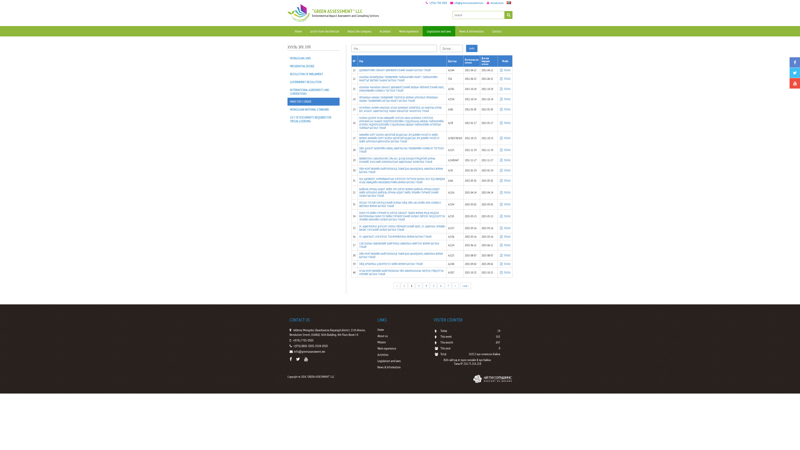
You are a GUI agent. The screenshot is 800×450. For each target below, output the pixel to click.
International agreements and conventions (309, 92)
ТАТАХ (506, 70)
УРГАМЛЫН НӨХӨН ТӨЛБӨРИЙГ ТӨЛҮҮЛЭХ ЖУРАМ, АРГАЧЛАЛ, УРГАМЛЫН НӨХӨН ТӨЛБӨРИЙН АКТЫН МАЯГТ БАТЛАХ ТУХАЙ (398, 99)
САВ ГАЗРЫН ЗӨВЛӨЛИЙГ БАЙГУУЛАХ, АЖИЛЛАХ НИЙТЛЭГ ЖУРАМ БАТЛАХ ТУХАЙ (399, 245)
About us (383, 336)
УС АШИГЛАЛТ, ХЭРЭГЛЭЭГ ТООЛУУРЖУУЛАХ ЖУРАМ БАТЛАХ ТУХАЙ (395, 237)
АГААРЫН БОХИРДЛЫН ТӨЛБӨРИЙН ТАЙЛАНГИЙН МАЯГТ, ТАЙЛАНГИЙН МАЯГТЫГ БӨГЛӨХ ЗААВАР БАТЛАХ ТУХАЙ (398, 78)
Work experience (409, 31)
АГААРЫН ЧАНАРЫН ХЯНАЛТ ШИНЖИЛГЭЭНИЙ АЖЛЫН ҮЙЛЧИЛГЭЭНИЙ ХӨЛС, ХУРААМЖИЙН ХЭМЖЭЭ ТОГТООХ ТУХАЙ (401, 88)
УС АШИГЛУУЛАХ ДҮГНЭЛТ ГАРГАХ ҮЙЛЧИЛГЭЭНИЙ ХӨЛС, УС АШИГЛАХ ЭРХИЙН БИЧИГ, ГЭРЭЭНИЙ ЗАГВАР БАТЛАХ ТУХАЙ (402, 228)
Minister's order (300, 102)
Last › (465, 286)
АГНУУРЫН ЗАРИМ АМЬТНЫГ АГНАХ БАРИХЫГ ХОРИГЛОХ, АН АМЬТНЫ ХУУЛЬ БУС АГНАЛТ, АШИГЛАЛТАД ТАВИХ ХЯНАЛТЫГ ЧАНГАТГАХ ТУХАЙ (400, 109)
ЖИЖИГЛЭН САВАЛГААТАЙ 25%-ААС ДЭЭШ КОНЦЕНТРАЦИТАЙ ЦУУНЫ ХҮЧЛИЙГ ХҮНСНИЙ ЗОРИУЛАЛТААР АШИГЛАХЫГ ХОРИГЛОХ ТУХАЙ (397, 160)
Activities (385, 31)
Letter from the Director (324, 31)
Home (298, 31)
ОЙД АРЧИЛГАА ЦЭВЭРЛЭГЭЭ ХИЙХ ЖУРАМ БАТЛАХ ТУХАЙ (391, 264)
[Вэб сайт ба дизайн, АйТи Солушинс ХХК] (492, 379)
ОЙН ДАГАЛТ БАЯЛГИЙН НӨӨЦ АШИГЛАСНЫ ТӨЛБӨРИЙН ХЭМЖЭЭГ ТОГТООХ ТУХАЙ (401, 150)
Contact (497, 31)
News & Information (471, 31)
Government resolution (305, 82)
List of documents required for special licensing (310, 119)
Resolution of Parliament (306, 74)
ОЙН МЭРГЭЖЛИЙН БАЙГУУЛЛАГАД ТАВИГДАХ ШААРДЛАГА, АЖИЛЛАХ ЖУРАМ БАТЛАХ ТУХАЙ (401, 170)
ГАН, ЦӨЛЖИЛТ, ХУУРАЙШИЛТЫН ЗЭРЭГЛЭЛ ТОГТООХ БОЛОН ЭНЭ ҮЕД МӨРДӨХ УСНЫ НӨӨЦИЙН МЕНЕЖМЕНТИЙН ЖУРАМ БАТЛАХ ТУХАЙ (402, 180)
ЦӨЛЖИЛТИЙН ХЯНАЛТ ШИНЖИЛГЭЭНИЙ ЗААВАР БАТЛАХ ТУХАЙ (395, 70)
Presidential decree (302, 66)
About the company (359, 31)
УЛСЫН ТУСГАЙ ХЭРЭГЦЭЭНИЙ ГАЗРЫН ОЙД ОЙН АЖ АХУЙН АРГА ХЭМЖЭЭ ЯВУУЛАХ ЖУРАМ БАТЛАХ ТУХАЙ (400, 204)
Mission (382, 342)
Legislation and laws (439, 31)
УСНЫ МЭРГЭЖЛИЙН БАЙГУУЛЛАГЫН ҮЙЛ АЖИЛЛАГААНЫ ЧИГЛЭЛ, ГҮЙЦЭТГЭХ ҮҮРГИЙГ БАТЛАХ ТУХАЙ (401, 272)
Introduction (497, 3)
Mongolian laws (300, 58)
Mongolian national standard (309, 109)
